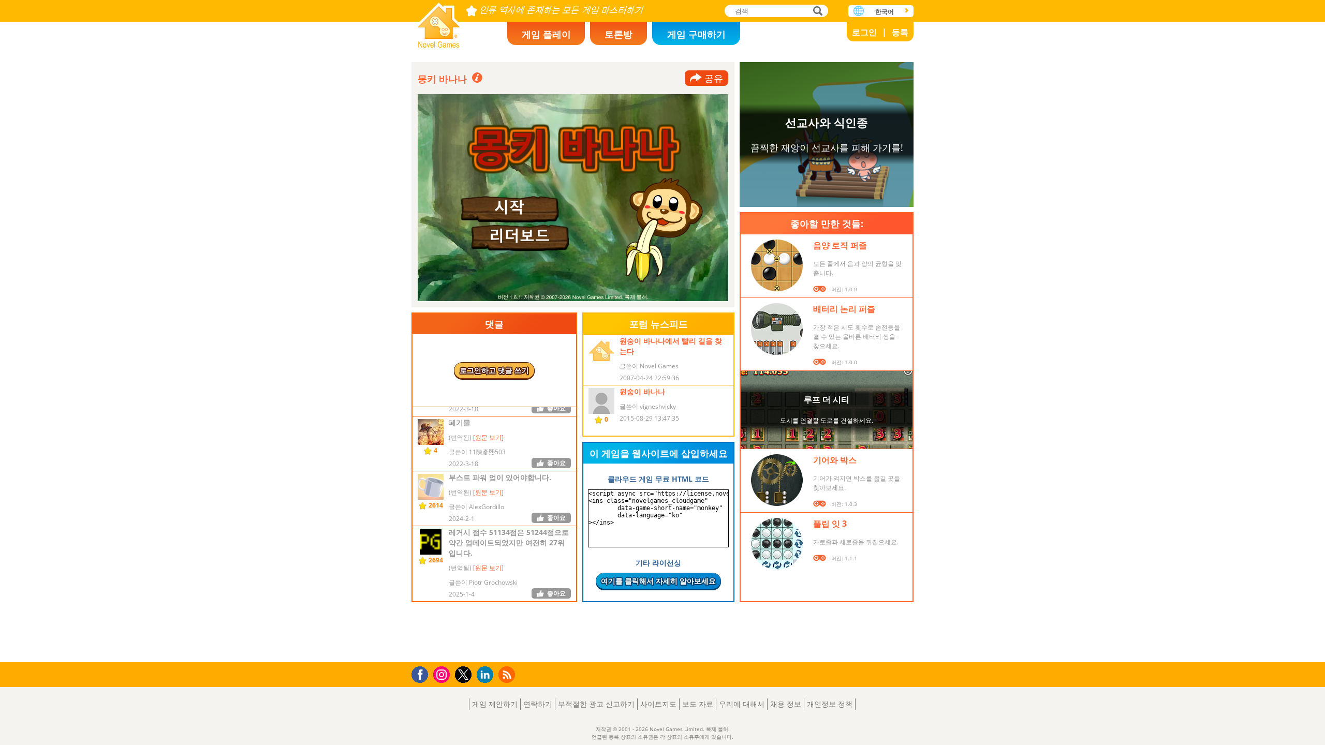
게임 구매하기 (696, 34)
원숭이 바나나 (642, 391)
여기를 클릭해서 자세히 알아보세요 (658, 581)
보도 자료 (697, 704)
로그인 (864, 32)
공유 (713, 78)
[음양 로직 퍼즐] (777, 265)
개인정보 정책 (829, 704)
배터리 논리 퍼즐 (844, 309)
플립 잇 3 (830, 523)
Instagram (443, 673)
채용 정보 (785, 704)
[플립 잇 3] (777, 544)
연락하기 (537, 704)
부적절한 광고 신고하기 (596, 704)
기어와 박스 (835, 460)
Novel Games (438, 22)
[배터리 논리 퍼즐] (777, 329)
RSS (508, 674)
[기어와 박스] (777, 480)
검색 (816, 11)
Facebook (422, 673)
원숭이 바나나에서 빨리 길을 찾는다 (671, 346)
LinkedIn (486, 675)
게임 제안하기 (495, 704)
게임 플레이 (546, 34)
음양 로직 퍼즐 (840, 245)
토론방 (618, 34)
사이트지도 (658, 704)
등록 (900, 32)
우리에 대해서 (741, 704)
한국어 (884, 11)
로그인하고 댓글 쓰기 (494, 370)
